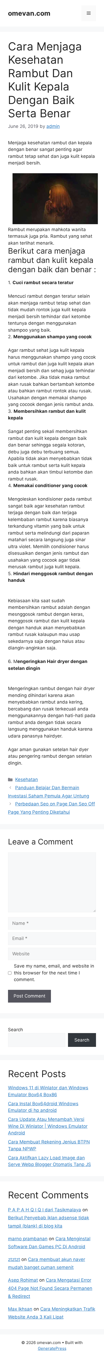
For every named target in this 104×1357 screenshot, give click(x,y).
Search (15, 1029)
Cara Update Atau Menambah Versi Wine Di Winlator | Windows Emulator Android (47, 1126)
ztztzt (14, 1259)
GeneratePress (52, 1348)
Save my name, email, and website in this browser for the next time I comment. (54, 972)
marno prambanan (27, 1238)
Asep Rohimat (23, 1280)
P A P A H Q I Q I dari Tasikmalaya (44, 1209)
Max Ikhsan (20, 1309)
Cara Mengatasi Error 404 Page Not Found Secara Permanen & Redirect (50, 1288)
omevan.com (29, 13)
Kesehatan (26, 779)
